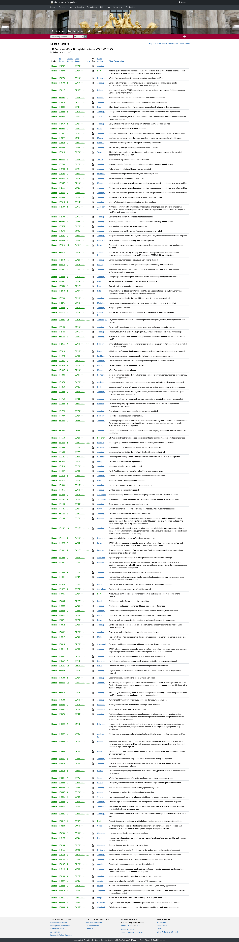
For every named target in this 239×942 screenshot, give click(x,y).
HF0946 (62, 594)
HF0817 (62, 637)
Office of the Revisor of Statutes (78, 31)
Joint (70, 7)
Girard (99, 129)
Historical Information (58, 923)
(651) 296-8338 (127, 926)
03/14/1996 (80, 202)
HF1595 (62, 457)
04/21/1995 (80, 443)
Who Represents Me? (94, 923)
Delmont (100, 90)
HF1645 (62, 443)
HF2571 (62, 236)
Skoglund (101, 890)
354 (88, 320)
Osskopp (100, 382)
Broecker (100, 404)
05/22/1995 (80, 356)
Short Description (116, 61)
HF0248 (62, 826)
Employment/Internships (60, 926)
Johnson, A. (102, 320)
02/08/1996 (80, 160)
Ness (99, 286)
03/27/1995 (80, 421)
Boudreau (101, 518)
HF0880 (62, 606)
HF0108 (62, 876)
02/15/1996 (80, 207)
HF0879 (62, 611)
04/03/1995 (80, 392)
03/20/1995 (80, 466)
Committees (92, 7)
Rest (99, 71)
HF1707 (62, 416)
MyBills (159, 929)
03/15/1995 (80, 480)
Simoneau (101, 661)
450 (88, 245)
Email (138, 926)
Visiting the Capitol (57, 929)
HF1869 (62, 387)
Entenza (100, 550)
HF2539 (62, 240)
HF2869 (62, 143)
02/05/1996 (80, 240)
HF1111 (62, 538)
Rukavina (101, 724)
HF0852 (62, 625)
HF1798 (62, 392)
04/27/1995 (80, 499)
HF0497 (62, 734)
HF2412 (62, 265)
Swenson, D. (102, 644)
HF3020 (62, 102)
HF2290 (62, 298)
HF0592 (62, 709)
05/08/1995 (80, 833)
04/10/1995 (80, 538)
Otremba (100, 98)
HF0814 (62, 644)
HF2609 (62, 207)
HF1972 (62, 356)
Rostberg (101, 240)
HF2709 (62, 164)
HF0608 (62, 700)
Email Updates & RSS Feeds (168, 932)
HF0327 (62, 806)
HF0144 (62, 859)
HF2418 (62, 253)
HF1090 (62, 558)
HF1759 (62, 399)
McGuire (100, 447)
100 (88, 443)
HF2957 (62, 124)
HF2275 (62, 303)
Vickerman (101, 499)
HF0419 (62, 771)
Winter (99, 152)
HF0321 (62, 814)
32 (88, 814)
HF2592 (62, 222)
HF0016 (62, 898)
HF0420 (62, 763)
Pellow (100, 751)
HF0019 (62, 890)
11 (68, 462)
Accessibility (55, 932)
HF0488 (62, 741)
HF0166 (62, 850)
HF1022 (62, 589)
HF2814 (62, 152)
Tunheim (100, 431)
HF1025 (62, 584)
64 (88, 550)
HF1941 (62, 361)
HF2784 (62, 160)
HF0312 (62, 821)
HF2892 (62, 133)
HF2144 (62, 332)
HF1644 (62, 447)
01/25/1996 (80, 164)
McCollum (101, 303)
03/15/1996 (80, 277)
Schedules (79, 7)
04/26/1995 (80, 382)
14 (68, 788)
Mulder (100, 183)
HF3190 (62, 83)
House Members (92, 926)
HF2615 (62, 202)
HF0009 (62, 903)
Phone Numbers (127, 929)
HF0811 (62, 649)
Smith (99, 509)
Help (150, 44)
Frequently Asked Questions (61, 935)
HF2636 (62, 197)
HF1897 (62, 370)
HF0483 (62, 751)
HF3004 (62, 107)
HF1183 (62, 518)
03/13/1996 (80, 344)
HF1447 (62, 471)
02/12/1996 (80, 102)
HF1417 (62, 476)
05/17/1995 (80, 528)
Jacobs (100, 864)
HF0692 (62, 656)
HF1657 (62, 431)
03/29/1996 (80, 66)
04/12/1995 (80, 550)
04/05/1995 (80, 751)
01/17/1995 (80, 886)
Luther (99, 351)
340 (88, 344)
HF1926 (62, 365)
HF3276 (62, 78)
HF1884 (62, 375)
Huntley (100, 265)
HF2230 (62, 308)
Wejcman (101, 558)
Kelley (99, 462)
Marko (99, 637)
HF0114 (62, 869)
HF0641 (62, 666)
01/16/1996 (80, 308)
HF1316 (62, 490)
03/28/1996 (80, 260)
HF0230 (62, 833)
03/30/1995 (80, 399)
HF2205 (62, 320)
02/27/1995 (80, 594)
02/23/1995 (80, 606)
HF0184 (62, 845)
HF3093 (62, 98)
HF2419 (62, 245)
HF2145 (62, 327)
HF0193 (62, 838)
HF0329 (62, 802)
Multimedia (118, 7)
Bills (101, 7)
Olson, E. (100, 143)
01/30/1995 (80, 869)
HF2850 (62, 147)
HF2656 (62, 188)
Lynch (99, 543)
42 (88, 855)
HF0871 (62, 620)
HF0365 (62, 788)
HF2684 (62, 174)
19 (68, 320)
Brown (99, 245)
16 (68, 528)
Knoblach (101, 174)
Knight (99, 898)
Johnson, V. (101, 806)
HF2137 (62, 337)
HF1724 (62, 411)
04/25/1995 (80, 387)
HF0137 (62, 864)
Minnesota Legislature (67, 2)
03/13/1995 (80, 490)
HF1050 (62, 572)
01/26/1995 (80, 838)
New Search (173, 44)
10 (68, 666)
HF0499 (62, 724)
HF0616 (62, 693)
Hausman (101, 438)
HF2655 (62, 193)
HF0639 (62, 671)
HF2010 (62, 351)
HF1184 (62, 514)
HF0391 (62, 778)
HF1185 (62, 509)
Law (108, 7)
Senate (62, 7)
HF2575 (62, 226)
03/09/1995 (80, 504)
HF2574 (62, 231)
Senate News (162, 926)
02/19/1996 (80, 83)
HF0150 (62, 855)
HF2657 (62, 183)
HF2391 (62, 269)
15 (68, 245)
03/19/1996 (80, 78)
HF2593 (62, 217)
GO (85, 36)
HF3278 (62, 71)
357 (88, 178)
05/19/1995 (80, 361)
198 (88, 528)
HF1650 (62, 438)
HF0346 (62, 797)
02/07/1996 (80, 90)
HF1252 (62, 499)
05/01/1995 (80, 375)
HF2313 (62, 291)
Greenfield (101, 705)
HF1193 (62, 504)
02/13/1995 (80, 700)
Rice (99, 107)
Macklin (100, 138)
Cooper (100, 741)
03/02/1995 (80, 577)
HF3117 (62, 90)
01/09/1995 (80, 890)
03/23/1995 (80, 438)
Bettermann (102, 78)
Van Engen (101, 495)
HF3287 (62, 66)
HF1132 (62, 528)
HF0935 (62, 601)
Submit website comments (132, 932)
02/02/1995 (80, 802)
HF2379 (62, 277)
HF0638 (62, 678)
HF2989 (62, 112)
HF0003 (62, 907)
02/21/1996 (80, 124)
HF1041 (62, 577)
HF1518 (62, 466)
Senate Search (184, 44)
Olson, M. (100, 443)
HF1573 (62, 462)
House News (162, 923)
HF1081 (62, 562)
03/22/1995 (80, 452)
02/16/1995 (80, 656)
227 (88, 788)
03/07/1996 (80, 269)
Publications (130, 7)
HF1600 (62, 452)
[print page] (184, 36)
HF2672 (62, 178)
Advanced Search (160, 44)
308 (88, 269)
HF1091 (62, 550)
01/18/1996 (80, 253)
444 (88, 683)
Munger (100, 370)
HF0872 (62, 615)
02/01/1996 (80, 107)
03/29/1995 (80, 411)
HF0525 (62, 714)
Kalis (99, 281)
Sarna (99, 117)
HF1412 (62, 480)
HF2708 (62, 169)
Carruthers (101, 589)
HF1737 (62, 404)
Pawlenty (101, 903)
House (52, 7)
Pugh (99, 387)
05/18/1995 (80, 572)
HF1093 (62, 543)
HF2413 (62, 260)
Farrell (99, 601)
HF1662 (62, 421)
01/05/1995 (80, 898)
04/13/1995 (80, 666)
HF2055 (62, 344)
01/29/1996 (80, 147)
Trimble (100, 160)
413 (88, 260)
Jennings (101, 66)
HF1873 (62, 382)
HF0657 (62, 661)
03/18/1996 (80, 178)
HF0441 (62, 759)
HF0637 (62, 683)
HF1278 (62, 495)
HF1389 (62, 485)
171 (88, 462)
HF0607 (62, 705)
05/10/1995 (80, 462)
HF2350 (62, 286)
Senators (89, 929)
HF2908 (62, 129)
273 (88, 365)
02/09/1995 (80, 714)
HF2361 (62, 281)
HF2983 (62, 117)
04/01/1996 (80, 245)
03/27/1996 (80, 71)
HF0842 (62, 632)
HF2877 (62, 138)
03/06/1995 (80, 558)
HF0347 (62, 792)
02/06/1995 (80, 763)
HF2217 (62, 312)
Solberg (100, 826)
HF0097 (62, 881)
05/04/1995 (80, 543)
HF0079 (62, 886)
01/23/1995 (80, 850)
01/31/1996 (80, 129)
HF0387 (62, 783)
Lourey (100, 886)
